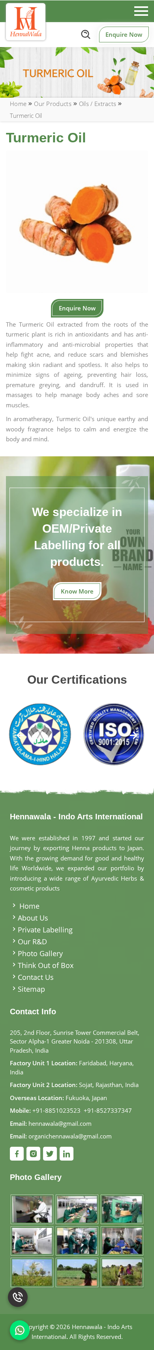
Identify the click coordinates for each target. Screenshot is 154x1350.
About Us (33, 918)
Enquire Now (123, 34)
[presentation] (21, 736)
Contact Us (36, 977)
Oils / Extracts (97, 104)
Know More (77, 591)
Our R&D (32, 941)
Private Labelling (45, 929)
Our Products (52, 104)
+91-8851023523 (56, 1110)
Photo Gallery (40, 953)
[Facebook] (17, 1154)
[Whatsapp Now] (20, 1330)
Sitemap (31, 989)
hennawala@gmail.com (60, 1123)
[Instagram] (33, 1154)
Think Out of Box (45, 965)
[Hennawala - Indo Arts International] (25, 21)
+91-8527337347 (108, 1110)
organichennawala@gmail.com (70, 1136)
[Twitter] (50, 1154)
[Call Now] (18, 1295)
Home (18, 104)
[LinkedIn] (66, 1154)
